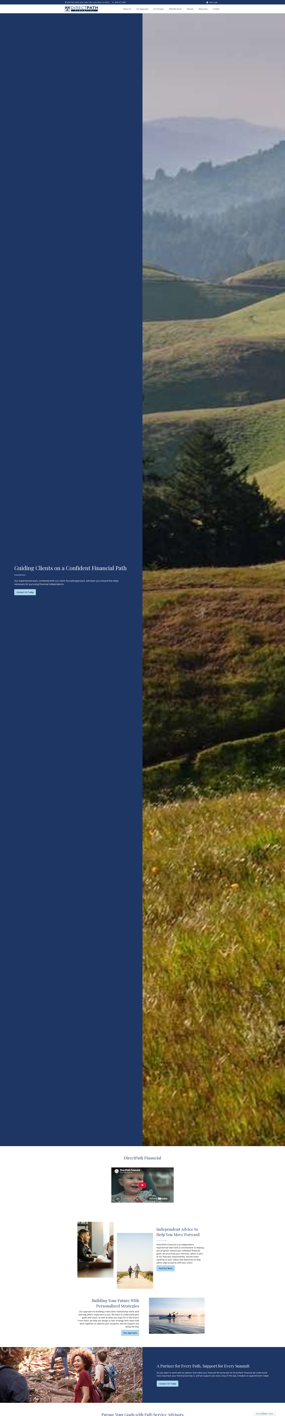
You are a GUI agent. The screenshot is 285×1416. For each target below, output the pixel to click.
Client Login (213, 2)
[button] (127, 9)
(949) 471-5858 (120, 2)
